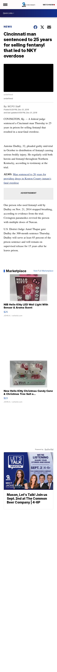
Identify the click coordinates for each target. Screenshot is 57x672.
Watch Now (48, 5)
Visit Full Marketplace (43, 271)
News (8, 26)
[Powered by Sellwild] (49, 449)
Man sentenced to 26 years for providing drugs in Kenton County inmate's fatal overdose (27, 178)
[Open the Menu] (5, 4)
